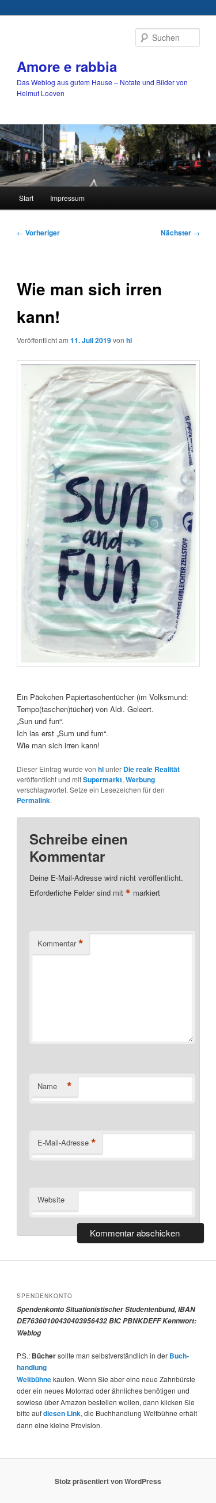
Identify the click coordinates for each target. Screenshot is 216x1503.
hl (129, 340)
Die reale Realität (151, 769)
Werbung (140, 779)
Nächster (180, 232)
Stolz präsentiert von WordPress (108, 1481)
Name (54, 1086)
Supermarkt (102, 779)
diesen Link (62, 1413)
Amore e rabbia (67, 66)
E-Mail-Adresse (66, 1142)
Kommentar (60, 943)
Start (26, 198)
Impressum (67, 198)
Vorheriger (38, 232)
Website (51, 1199)
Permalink (33, 800)
